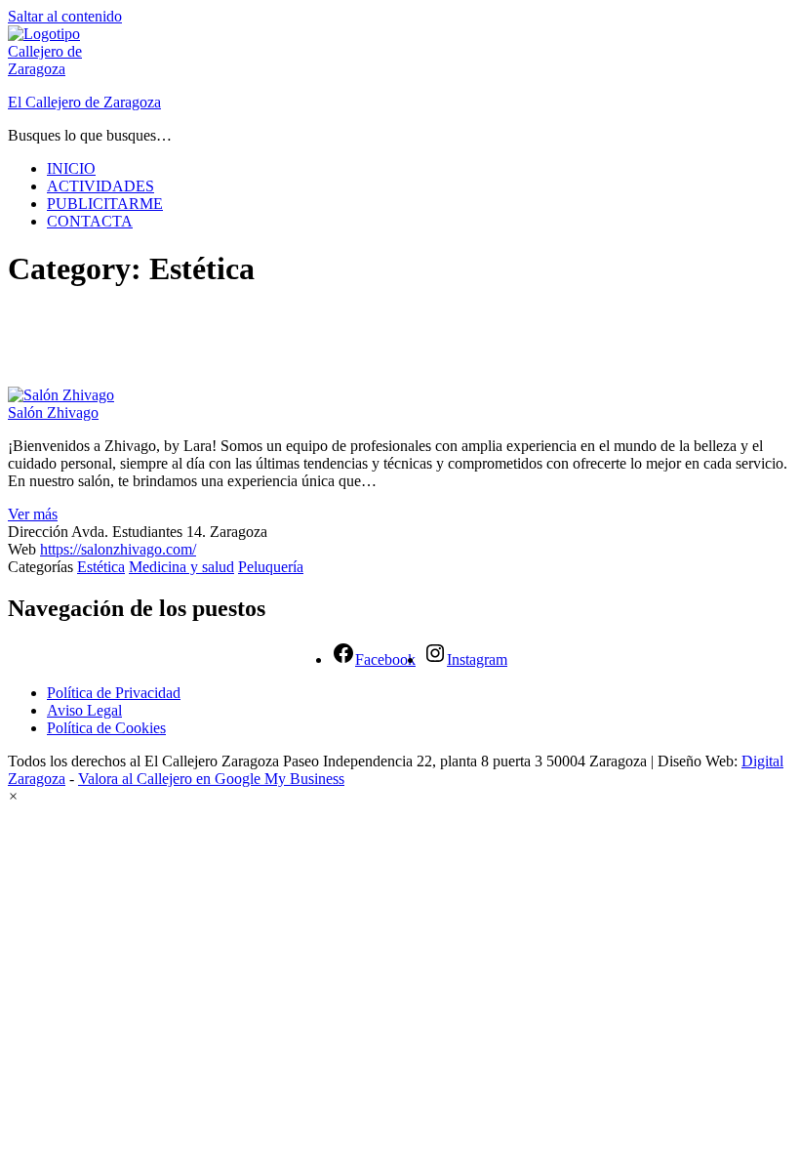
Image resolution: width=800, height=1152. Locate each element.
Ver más (33, 514)
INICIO (71, 168)
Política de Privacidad (113, 692)
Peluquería (270, 566)
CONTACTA (90, 221)
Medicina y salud (181, 566)
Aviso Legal (84, 710)
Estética (101, 566)
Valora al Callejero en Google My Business (211, 778)
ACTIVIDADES (100, 186)
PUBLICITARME (105, 203)
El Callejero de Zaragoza (84, 102)
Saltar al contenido (65, 16)
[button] (13, 796)
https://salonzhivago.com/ (118, 549)
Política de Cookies (106, 728)
